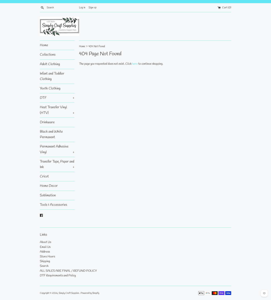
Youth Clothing (50, 88)
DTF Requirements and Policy (58, 276)
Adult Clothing (50, 64)
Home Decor (49, 186)
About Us (45, 242)
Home (44, 45)
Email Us (45, 247)
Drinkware (47, 122)
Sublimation (48, 195)
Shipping (45, 261)
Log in (82, 7)
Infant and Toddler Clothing (52, 76)
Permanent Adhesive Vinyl (57, 149)
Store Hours (47, 257)
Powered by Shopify (90, 293)
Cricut (44, 176)
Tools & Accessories (53, 204)
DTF (57, 98)
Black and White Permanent (51, 134)
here (135, 64)
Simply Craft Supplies (69, 293)
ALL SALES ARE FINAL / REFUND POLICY (68, 271)
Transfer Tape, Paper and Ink (57, 164)
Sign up (92, 7)
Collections (48, 54)
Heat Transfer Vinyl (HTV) (57, 110)
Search (44, 266)
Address (45, 252)
